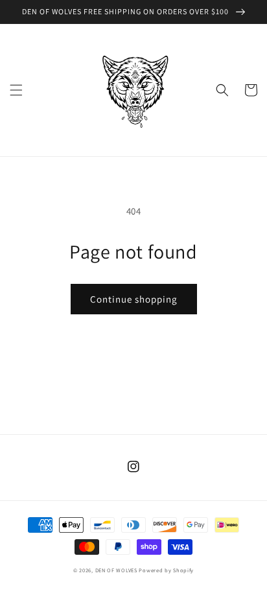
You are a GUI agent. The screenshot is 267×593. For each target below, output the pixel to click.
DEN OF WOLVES (116, 570)
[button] (16, 90)
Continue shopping (134, 299)
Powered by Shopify (166, 570)
